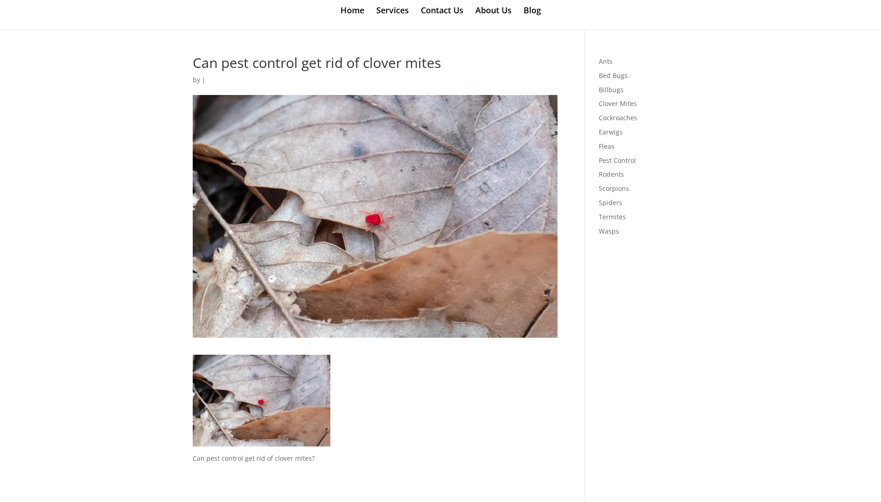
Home (352, 11)
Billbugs (611, 89)
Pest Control (617, 160)
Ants (606, 61)
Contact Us (442, 11)
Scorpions (614, 188)
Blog (532, 11)
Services (392, 11)
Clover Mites (618, 103)
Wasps (609, 231)
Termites (612, 216)
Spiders (610, 202)
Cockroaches (618, 117)
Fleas (606, 146)
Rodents (611, 174)
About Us (493, 11)
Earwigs (611, 132)
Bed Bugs (613, 75)
